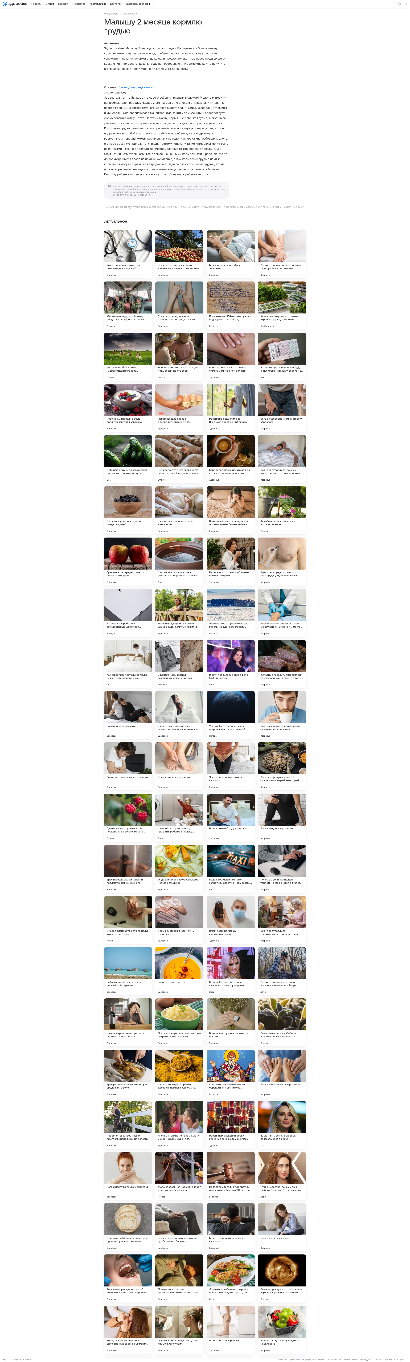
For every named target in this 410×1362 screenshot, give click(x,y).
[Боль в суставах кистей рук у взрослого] (179, 920)
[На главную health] (17, 4)
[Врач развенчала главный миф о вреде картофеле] (128, 1074)
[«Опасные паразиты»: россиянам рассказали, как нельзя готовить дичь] (282, 664)
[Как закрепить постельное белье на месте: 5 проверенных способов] (128, 664)
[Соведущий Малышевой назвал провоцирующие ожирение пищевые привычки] (128, 1227)
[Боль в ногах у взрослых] (231, 1330)
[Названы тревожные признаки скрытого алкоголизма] (128, 1022)
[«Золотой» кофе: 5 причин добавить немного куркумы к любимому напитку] (179, 1074)
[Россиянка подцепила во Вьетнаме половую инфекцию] (231, 408)
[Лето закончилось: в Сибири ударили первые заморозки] (282, 1022)
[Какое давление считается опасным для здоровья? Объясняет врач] (128, 254)
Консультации (111, 13)
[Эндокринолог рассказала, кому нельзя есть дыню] (179, 869)
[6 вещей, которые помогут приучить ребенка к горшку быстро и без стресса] (179, 818)
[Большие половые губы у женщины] (231, 254)
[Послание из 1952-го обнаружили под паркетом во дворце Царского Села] (231, 305)
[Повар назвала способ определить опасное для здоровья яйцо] (179, 408)
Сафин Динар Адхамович (136, 87)
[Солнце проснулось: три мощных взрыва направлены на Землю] (282, 1278)
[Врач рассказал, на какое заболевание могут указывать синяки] (179, 305)
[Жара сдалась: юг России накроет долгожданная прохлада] (179, 1176)
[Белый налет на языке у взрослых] (128, 1176)
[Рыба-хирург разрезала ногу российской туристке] (128, 971)
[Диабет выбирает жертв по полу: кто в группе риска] (128, 920)
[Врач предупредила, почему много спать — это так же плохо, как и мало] (282, 459)
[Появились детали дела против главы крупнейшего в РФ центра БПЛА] (231, 1176)
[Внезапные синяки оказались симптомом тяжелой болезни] (231, 357)
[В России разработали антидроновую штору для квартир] (128, 613)
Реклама (27, 1359)
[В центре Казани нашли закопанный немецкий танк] (179, 664)
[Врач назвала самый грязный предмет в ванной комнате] (128, 869)
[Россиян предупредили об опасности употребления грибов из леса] (282, 766)
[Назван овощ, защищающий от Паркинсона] (282, 1330)
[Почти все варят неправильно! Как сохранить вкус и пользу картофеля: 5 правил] (179, 1022)
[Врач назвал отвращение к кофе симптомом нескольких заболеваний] (282, 715)
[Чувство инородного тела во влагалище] (179, 510)
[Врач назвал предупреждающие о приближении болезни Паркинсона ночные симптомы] (179, 1227)
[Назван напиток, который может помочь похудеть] (231, 562)
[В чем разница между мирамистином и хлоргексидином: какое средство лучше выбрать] (231, 920)
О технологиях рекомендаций (358, 1359)
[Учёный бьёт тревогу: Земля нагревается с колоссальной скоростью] (231, 715)
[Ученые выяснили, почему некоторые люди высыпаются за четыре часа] (179, 715)
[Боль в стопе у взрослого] (179, 766)
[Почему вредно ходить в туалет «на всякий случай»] (179, 1330)
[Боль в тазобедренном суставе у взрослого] (282, 408)
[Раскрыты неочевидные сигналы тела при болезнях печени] (282, 254)
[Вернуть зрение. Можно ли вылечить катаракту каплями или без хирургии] (128, 1330)
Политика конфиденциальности (389, 1359)
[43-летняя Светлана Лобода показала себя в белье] (282, 1125)
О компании (15, 1359)
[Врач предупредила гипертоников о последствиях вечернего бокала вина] (282, 920)
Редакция (282, 1359)
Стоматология (130, 13)
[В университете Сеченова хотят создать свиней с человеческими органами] (179, 459)
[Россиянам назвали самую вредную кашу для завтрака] (128, 408)
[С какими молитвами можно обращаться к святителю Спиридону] (231, 1074)
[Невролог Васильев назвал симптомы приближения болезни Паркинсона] (128, 1125)
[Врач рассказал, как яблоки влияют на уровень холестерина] (179, 254)
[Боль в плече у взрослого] (282, 1227)
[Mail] (5, 4)
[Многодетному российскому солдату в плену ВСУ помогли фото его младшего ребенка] (128, 305)
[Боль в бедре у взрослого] (282, 818)
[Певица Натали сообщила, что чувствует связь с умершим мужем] (231, 971)
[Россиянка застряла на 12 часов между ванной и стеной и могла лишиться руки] (282, 613)
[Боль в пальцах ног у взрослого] (282, 1074)
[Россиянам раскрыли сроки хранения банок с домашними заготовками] (231, 1125)
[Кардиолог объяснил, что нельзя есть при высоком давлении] (231, 459)
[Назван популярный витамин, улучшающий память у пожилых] (179, 613)
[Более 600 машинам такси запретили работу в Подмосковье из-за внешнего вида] (231, 869)
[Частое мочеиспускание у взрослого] (231, 766)
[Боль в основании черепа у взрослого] (231, 1227)
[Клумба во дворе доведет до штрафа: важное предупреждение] (282, 510)
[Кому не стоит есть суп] (179, 971)
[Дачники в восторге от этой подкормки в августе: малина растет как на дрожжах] (128, 818)
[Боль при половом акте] (128, 715)
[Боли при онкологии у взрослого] (128, 766)
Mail (5, 1359)
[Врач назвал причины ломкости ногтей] (231, 1022)
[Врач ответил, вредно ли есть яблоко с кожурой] (128, 562)
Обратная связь (334, 1359)
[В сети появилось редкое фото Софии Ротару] (231, 664)
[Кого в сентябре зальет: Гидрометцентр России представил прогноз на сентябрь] (128, 357)
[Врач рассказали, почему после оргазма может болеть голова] (231, 510)
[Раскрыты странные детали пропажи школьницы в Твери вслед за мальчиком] (282, 971)
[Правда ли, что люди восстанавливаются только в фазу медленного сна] (179, 1278)
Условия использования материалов (307, 1359)
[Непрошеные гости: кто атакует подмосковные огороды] (179, 357)
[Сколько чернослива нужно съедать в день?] (128, 510)
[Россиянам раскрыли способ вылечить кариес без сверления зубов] (128, 1278)
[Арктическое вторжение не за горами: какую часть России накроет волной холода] (231, 613)
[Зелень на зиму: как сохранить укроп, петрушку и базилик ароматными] (282, 305)
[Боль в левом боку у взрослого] (231, 818)
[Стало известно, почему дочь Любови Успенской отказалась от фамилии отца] (282, 1176)
